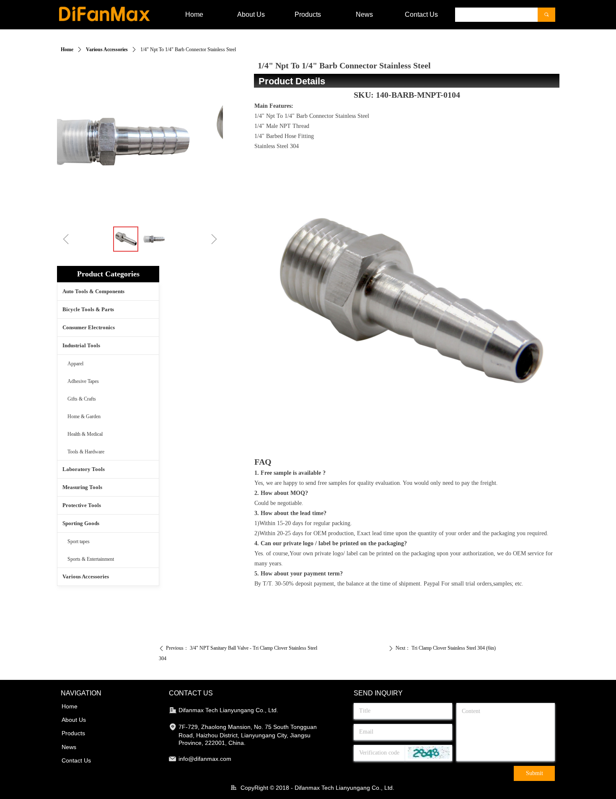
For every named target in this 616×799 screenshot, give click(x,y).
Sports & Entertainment (90, 559)
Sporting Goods (80, 523)
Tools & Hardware (85, 452)
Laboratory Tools (83, 469)
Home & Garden (84, 416)
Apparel (75, 364)
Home (67, 49)
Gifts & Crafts (81, 399)
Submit (534, 773)
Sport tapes (78, 541)
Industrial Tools (81, 345)
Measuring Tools (82, 487)
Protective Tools (81, 505)
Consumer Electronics (88, 327)
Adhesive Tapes (83, 381)
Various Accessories (107, 49)
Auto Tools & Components (93, 291)
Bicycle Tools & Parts (88, 309)
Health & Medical (85, 434)
